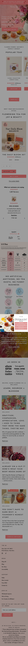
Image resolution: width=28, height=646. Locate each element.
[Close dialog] (27, 314)
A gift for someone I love (21, 328)
